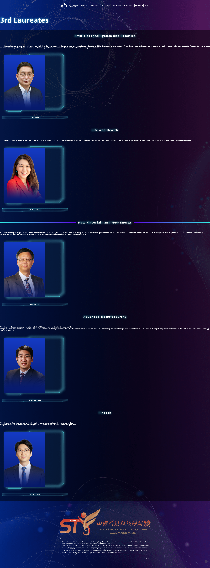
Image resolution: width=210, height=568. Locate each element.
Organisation (117, 5)
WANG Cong (35, 494)
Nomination (139, 5)
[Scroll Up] (206, 561)
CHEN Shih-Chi (35, 400)
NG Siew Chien (35, 210)
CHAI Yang (35, 117)
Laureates (84, 5)
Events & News (105, 5)
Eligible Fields (94, 5)
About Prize (127, 5)
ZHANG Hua (35, 304)
